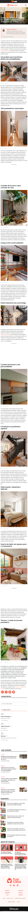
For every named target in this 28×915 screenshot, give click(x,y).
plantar (21, 892)
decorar (7, 890)
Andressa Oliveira (11, 29)
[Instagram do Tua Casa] (10, 885)
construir (20, 890)
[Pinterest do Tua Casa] (17, 885)
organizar (7, 892)
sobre (4, 898)
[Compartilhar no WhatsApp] (2, 692)
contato (18, 901)
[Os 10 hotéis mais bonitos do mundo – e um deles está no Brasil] (3, 810)
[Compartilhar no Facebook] (9, 692)
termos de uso (10, 898)
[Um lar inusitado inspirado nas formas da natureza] (3, 835)
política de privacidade (20, 898)
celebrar (20, 895)
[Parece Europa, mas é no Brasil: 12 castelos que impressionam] (3, 816)
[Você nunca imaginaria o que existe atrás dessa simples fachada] (3, 804)
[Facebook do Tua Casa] (14, 885)
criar (7, 895)
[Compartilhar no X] (13, 692)
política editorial (11, 901)
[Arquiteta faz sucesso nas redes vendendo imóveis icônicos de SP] (3, 823)
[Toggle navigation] (25, 5)
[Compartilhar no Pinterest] (6, 692)
